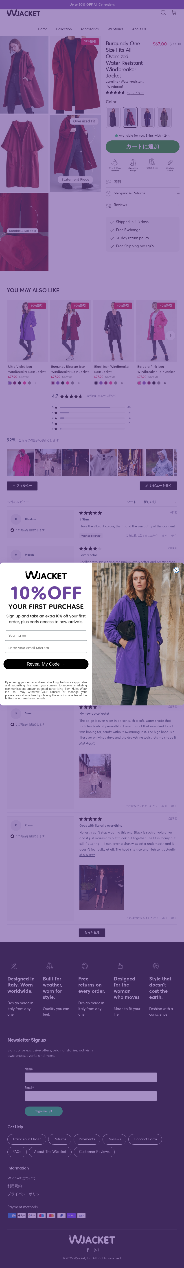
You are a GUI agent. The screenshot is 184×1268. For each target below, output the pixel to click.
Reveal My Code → (46, 664)
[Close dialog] (176, 570)
